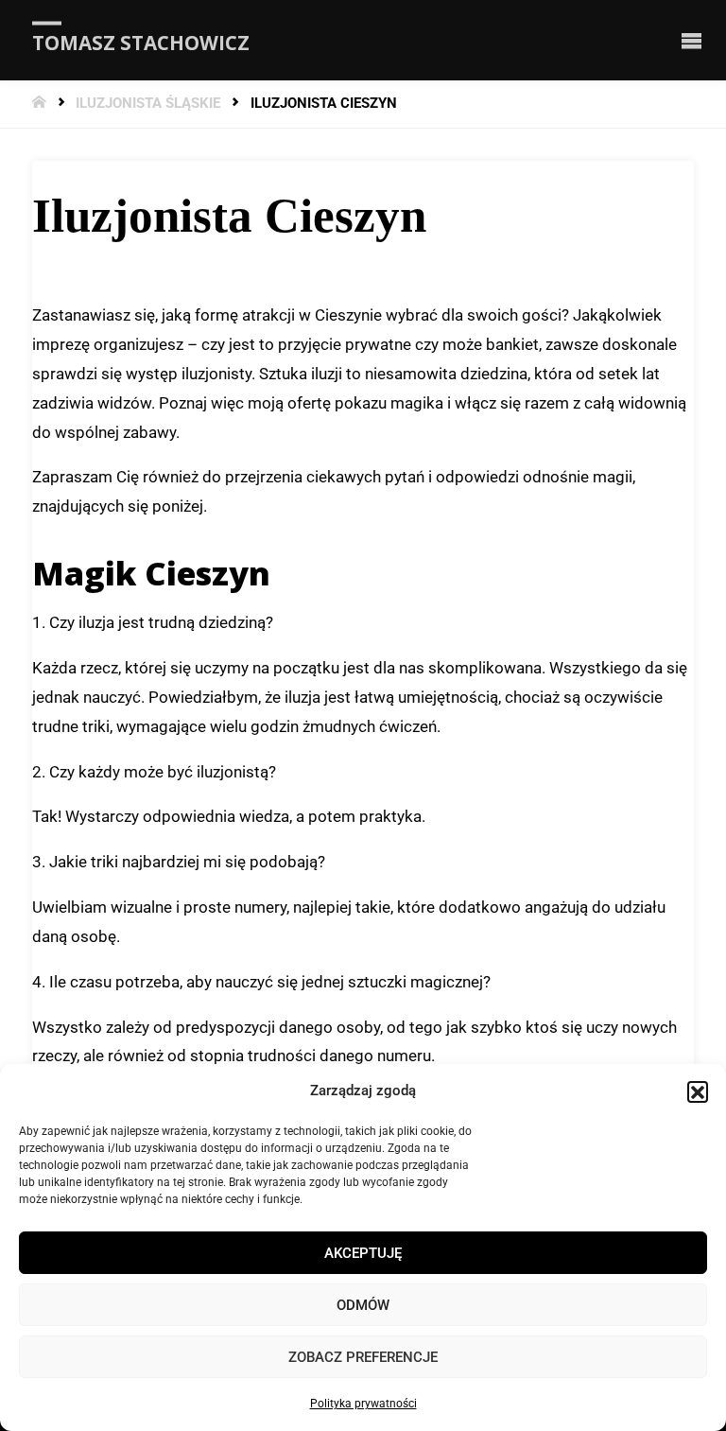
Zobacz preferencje (363, 1357)
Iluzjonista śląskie (148, 104)
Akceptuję (363, 1253)
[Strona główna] (41, 104)
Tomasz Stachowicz (141, 41)
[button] (697, 1091)
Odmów (363, 1305)
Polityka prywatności (363, 1403)
